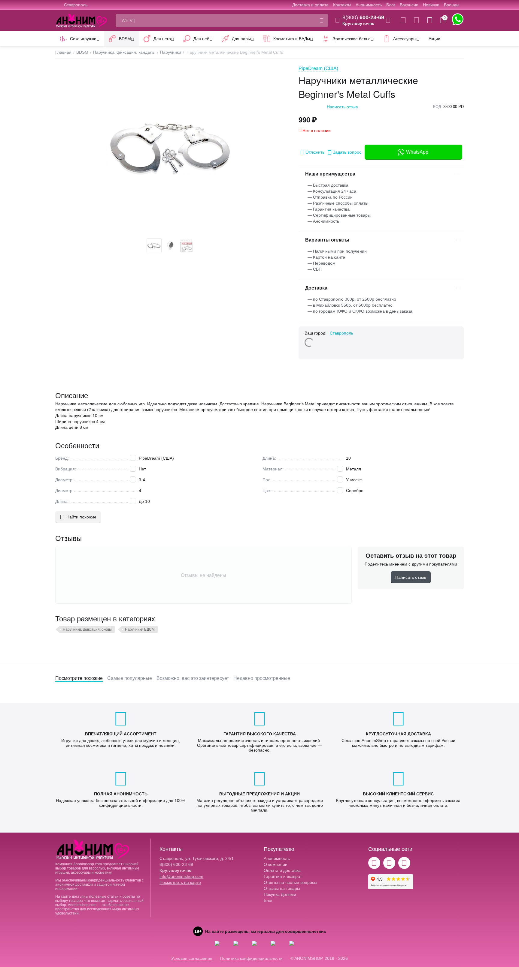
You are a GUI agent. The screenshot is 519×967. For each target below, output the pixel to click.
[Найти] (321, 20)
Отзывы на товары (282, 888)
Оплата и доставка (282, 870)
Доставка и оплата (310, 4)
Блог (390, 4)
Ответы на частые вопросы (290, 882)
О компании (275, 864)
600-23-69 (363, 17)
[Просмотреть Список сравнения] (403, 20)
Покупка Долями (280, 894)
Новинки (431, 4)
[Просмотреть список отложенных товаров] (416, 20)
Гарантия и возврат (283, 876)
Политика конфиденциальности (251, 958)
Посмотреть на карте (180, 882)
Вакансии (409, 4)
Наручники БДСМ (140, 629)
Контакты (342, 4)
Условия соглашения (191, 958)
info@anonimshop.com (181, 876)
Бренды (451, 4)
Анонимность (369, 4)
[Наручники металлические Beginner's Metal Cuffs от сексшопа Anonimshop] (171, 150)
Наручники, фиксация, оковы (87, 629)
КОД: (437, 106)
